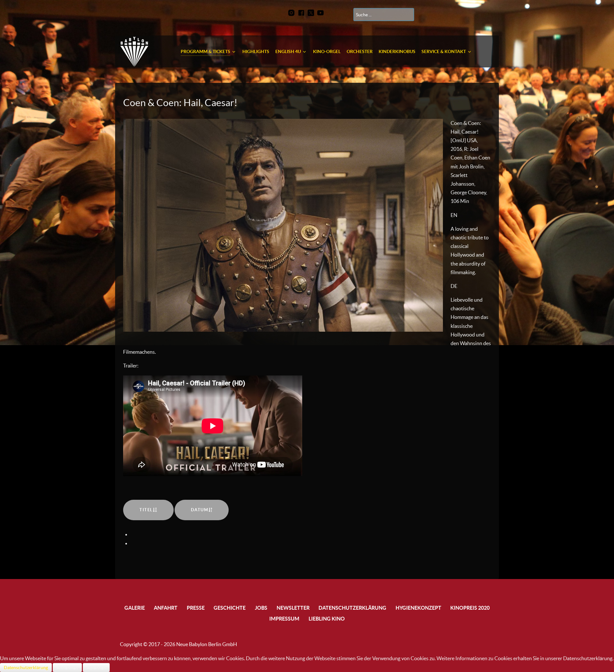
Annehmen (67, 667)
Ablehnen (96, 667)
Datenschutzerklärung (26, 667)
